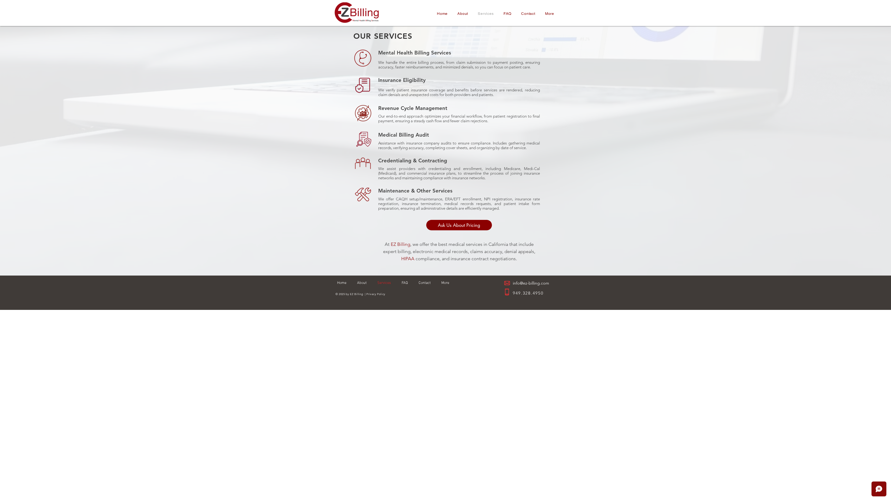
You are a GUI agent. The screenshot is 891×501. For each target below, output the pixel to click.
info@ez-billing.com (531, 283)
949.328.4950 (528, 293)
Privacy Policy (375, 294)
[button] (549, 13)
